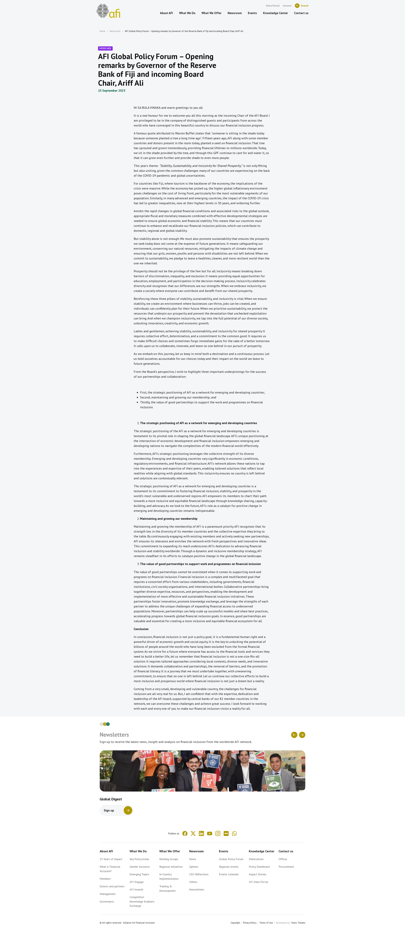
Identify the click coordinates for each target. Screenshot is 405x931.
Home (102, 31)
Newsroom (115, 31)
